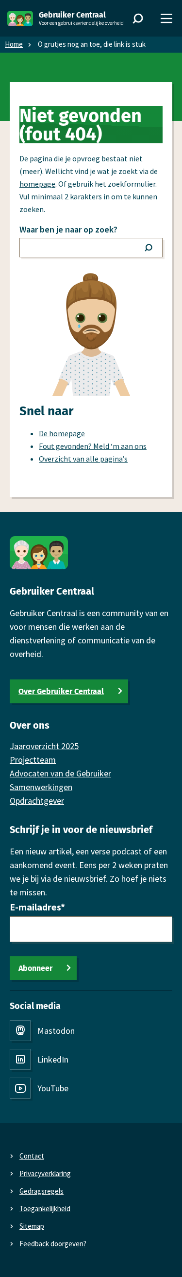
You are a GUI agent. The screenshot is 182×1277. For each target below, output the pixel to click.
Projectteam (33, 759)
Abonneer (35, 968)
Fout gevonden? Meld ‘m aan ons (93, 446)
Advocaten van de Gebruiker (60, 773)
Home (14, 44)
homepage (37, 184)
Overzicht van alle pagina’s (83, 459)
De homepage (62, 433)
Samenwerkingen (41, 787)
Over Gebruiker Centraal (61, 691)
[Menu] (166, 18)
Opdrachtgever (37, 800)
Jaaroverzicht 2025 (44, 746)
